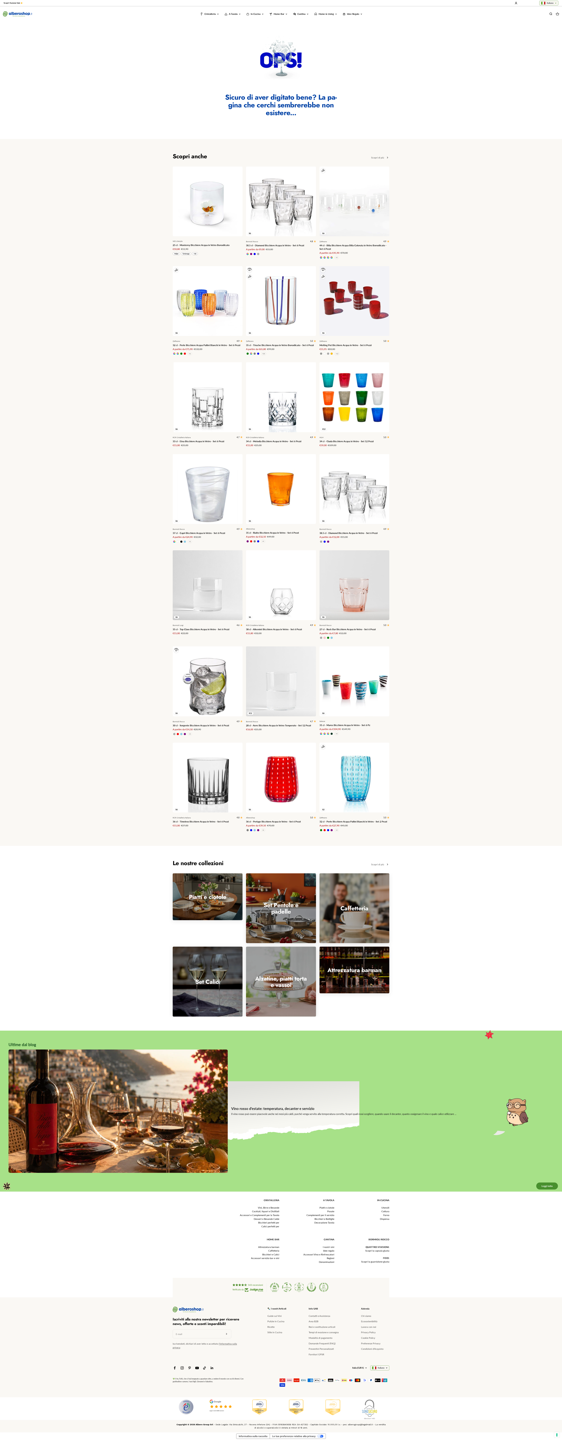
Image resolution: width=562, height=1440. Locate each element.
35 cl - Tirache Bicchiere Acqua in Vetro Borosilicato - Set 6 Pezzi (280, 345)
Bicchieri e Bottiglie (324, 1218)
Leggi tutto (546, 1174)
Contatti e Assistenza (319, 1315)
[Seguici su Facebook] (175, 1368)
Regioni (330, 1258)
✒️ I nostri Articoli (276, 1308)
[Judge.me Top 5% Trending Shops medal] (323, 1287)
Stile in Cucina (274, 1332)
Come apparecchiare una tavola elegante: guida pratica (320, 1111)
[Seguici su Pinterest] (190, 1368)
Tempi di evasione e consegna (324, 1332)
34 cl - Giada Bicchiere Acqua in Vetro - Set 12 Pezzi (346, 441)
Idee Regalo (353, 14)
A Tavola (233, 14)
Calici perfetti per (270, 1226)
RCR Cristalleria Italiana (182, 437)
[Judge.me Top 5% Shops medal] (311, 1287)
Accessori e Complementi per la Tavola (259, 1215)
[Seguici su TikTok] (205, 1368)
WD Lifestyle (178, 241)
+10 (263, 354)
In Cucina (256, 14)
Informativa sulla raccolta (253, 1436)
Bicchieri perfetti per (268, 1222)
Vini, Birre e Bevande (268, 1207)
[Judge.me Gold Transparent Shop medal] (287, 1287)
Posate (330, 1211)
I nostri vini (328, 1247)
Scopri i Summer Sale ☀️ (13, 3)
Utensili (385, 1207)
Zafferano (323, 241)
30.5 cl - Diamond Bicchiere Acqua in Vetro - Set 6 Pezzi (275, 245)
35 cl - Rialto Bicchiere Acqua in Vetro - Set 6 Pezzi (272, 532)
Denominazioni (326, 1261)
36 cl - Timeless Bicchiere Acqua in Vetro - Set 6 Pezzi (201, 821)
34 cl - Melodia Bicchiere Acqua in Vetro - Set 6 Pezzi (273, 441)
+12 (337, 354)
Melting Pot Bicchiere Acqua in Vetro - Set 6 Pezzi (345, 345)
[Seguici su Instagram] (182, 1368)
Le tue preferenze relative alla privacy (294, 1436)
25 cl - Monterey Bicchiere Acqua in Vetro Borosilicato (201, 245)
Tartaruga (186, 254)
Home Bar (279, 14)
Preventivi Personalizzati (321, 1348)
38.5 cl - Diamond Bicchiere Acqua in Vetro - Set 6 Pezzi (348, 533)
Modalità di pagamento (320, 1337)
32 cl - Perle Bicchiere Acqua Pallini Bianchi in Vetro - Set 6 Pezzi (206, 345)
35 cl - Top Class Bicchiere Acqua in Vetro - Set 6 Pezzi (201, 629)
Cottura (385, 1211)
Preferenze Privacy (370, 1343)
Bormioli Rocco (252, 241)
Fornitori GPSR (316, 1354)
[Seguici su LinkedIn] (212, 1368)
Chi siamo (366, 1315)
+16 (195, 254)
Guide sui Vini (274, 1315)
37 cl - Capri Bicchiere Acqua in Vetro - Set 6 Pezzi (199, 533)
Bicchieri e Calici (270, 1254)
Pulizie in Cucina (275, 1321)
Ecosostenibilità (369, 1321)
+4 (263, 541)
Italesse (322, 721)
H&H (321, 437)
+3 (190, 541)
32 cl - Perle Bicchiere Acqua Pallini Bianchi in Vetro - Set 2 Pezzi (353, 821)
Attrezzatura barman (268, 1247)
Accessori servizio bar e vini (265, 1258)
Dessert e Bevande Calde (266, 1218)
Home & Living (326, 14)
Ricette (271, 1326)
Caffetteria (273, 1250)
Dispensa (384, 1218)
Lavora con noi (368, 1326)
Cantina (301, 14)
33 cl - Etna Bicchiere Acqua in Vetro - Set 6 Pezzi (198, 441)
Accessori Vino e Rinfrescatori (318, 1254)
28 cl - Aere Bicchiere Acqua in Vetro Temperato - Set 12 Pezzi (278, 725)
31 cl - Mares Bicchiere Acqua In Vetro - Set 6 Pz (344, 725)
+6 (190, 354)
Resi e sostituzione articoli (322, 1326)
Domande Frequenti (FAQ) (322, 1343)
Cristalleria (210, 14)
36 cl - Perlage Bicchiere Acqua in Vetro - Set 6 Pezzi (273, 821)
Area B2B (313, 1321)
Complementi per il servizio (320, 1215)
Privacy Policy (368, 1332)
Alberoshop (250, 529)
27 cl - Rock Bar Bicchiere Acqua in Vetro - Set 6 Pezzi (347, 629)
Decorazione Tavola (324, 1222)
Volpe (176, 254)
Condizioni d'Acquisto (372, 1348)
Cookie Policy (368, 1337)
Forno (386, 1215)
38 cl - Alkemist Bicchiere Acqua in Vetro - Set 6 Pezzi (274, 629)
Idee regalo (328, 1250)
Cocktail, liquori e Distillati (265, 1211)
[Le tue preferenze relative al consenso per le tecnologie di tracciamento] (557, 1435)
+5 (336, 257)
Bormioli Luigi (178, 625)
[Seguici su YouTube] (197, 1368)
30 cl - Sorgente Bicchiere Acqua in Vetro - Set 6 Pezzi (201, 725)
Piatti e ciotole (326, 1207)
